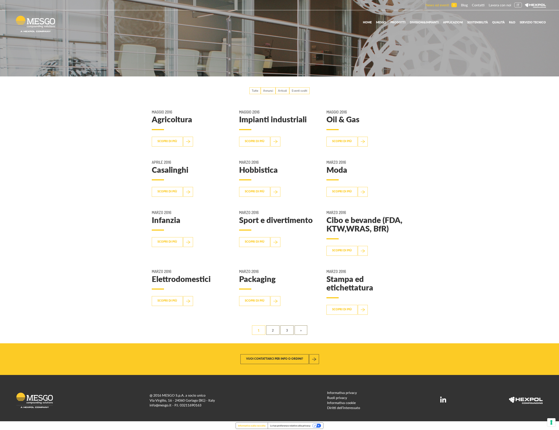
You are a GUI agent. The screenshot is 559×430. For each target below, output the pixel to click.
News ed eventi (437, 4)
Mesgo (381, 22)
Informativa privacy (342, 392)
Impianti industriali (273, 119)
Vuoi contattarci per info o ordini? (274, 358)
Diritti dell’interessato (343, 407)
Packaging (257, 278)
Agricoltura (172, 119)
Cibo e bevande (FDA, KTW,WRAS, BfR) (364, 224)
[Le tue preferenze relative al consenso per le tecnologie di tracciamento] (551, 422)
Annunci (268, 90)
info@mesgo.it (160, 405)
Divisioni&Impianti (424, 22)
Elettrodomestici (181, 278)
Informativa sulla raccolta (252, 425)
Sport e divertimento (276, 219)
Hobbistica (258, 169)
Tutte (255, 90)
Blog (464, 4)
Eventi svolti (299, 90)
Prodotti (397, 22)
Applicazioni (453, 22)
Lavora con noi (500, 4)
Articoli (282, 90)
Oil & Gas (342, 119)
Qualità (498, 22)
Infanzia (166, 219)
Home (367, 22)
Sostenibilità (477, 22)
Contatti (478, 4)
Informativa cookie (341, 402)
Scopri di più (167, 141)
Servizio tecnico (533, 22)
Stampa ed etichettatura (349, 283)
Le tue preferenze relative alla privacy (290, 425)
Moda (336, 169)
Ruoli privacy (337, 397)
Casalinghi (170, 169)
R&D (512, 22)
